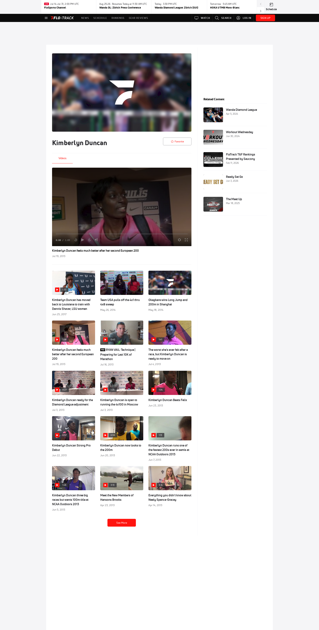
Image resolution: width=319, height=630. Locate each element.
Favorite (179, 141)
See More (121, 522)
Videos (62, 158)
